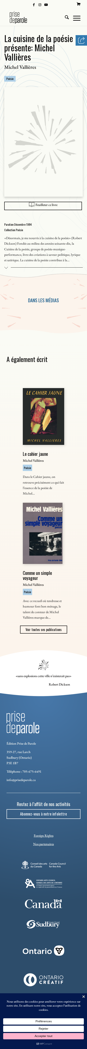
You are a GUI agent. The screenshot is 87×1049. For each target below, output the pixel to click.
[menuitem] (78, 4)
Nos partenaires (43, 844)
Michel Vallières (20, 67)
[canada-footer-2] (43, 903)
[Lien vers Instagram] (40, 4)
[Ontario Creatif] (43, 979)
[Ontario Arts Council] (43, 883)
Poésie (10, 78)
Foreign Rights (43, 835)
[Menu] (74, 17)
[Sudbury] (43, 924)
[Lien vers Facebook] (34, 4)
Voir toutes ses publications (44, 629)
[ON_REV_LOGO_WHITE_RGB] (43, 950)
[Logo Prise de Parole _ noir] (36, 17)
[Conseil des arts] (43, 865)
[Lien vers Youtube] (46, 4)
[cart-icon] (78, 4)
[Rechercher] (65, 17)
